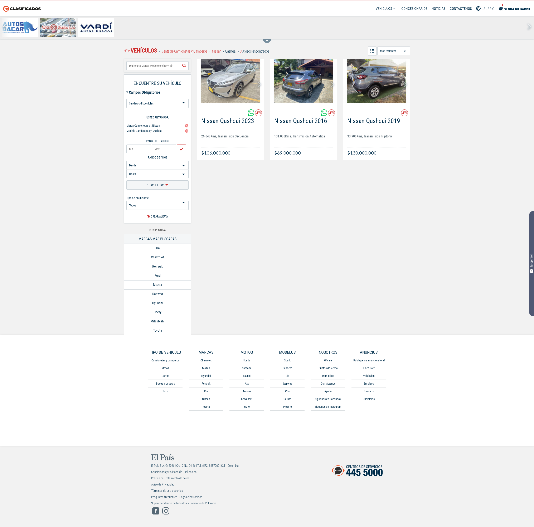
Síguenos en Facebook (328, 399)
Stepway (287, 383)
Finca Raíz (369, 368)
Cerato (287, 399)
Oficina (328, 360)
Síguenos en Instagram (328, 406)
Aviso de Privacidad (162, 484)
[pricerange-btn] (181, 149)
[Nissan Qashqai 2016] (303, 81)
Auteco (247, 391)
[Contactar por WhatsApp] (251, 114)
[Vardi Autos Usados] (96, 27)
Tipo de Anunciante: (137, 198)
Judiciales (369, 399)
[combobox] (157, 65)
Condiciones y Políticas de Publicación (173, 472)
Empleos (369, 383)
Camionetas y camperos (165, 360)
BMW (247, 406)
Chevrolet (206, 360)
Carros (165, 375)
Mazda (206, 368)
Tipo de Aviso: (157, 97)
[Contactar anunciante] (258, 114)
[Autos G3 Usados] (58, 27)
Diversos (369, 391)
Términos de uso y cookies (167, 491)
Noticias (439, 8)
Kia (206, 391)
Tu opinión (531, 260)
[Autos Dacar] (20, 27)
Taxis (165, 391)
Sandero (287, 368)
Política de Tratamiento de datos (170, 478)
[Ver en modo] (372, 51)
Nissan (206, 399)
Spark (287, 360)
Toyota (206, 406)
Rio (287, 375)
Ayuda (328, 391)
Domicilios (328, 375)
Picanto (287, 406)
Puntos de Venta (328, 368)
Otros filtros (156, 185)
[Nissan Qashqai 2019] (376, 81)
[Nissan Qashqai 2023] (230, 81)
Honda (247, 360)
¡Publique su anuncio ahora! (369, 360)
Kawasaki (246, 399)
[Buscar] (184, 65)
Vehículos (384, 8)
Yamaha (247, 368)
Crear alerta (159, 216)
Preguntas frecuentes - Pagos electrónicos (176, 497)
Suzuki (247, 375)
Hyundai (206, 375)
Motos (165, 368)
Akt (247, 383)
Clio (287, 391)
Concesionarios (414, 8)
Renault (206, 383)
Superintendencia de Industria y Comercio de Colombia (183, 503)
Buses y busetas (165, 383)
